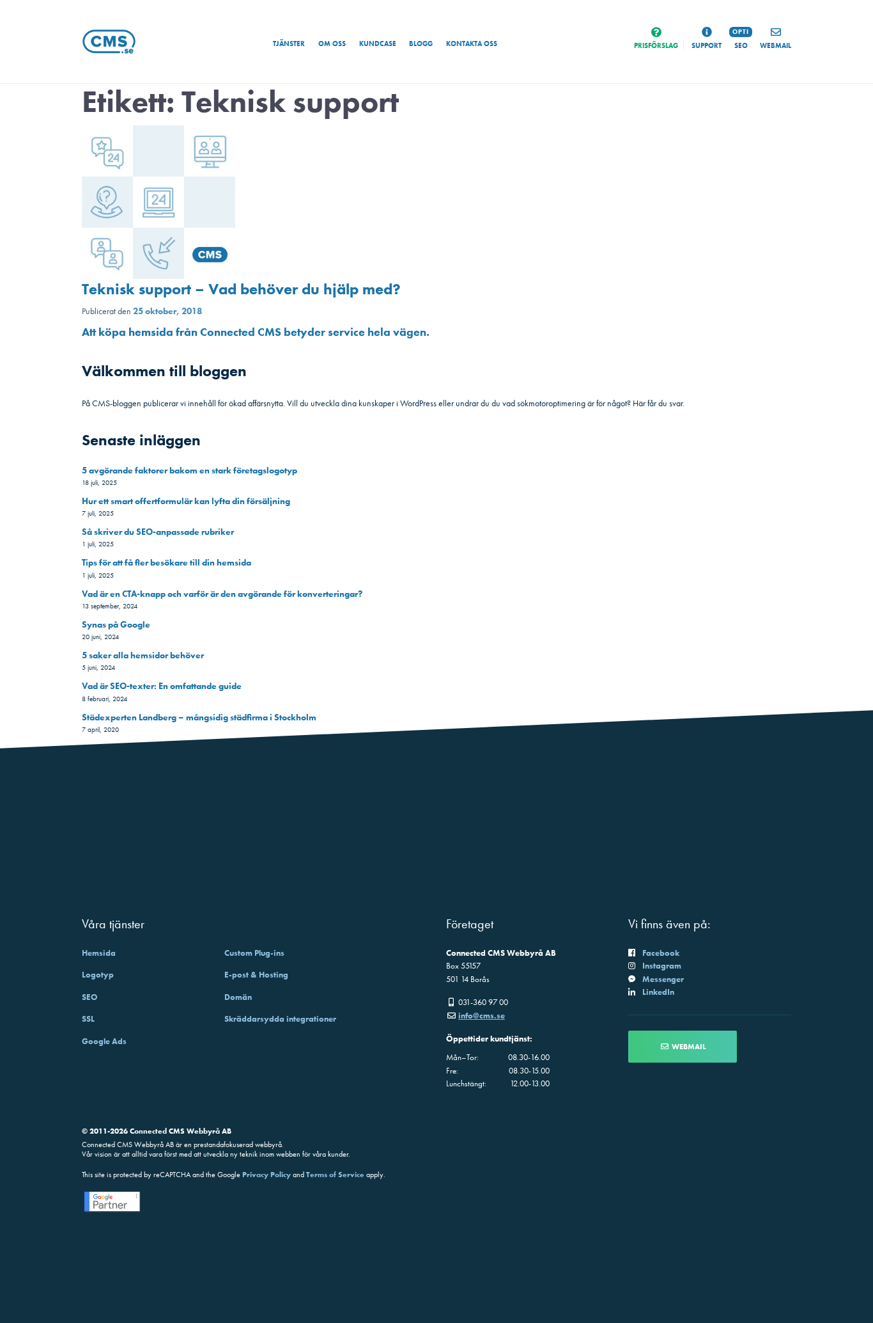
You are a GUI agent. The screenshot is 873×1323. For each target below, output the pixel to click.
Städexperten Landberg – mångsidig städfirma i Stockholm (199, 717)
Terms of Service (335, 1174)
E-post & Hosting (256, 974)
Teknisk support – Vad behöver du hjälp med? (241, 289)
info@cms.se (481, 1015)
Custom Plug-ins (254, 952)
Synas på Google (116, 624)
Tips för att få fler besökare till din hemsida (166, 562)
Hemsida (99, 952)
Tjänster (289, 43)
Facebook (660, 952)
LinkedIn (658, 991)
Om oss (332, 43)
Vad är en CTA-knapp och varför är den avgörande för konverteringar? (222, 593)
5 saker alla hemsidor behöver (143, 655)
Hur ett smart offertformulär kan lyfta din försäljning (186, 501)
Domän (238, 997)
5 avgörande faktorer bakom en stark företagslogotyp (189, 470)
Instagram (661, 965)
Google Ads (104, 1041)
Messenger (663, 979)
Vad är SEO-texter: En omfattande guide (162, 686)
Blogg (421, 43)
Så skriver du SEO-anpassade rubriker (158, 531)
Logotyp (98, 974)
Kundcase (377, 43)
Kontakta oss (471, 43)
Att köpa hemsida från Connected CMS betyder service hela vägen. (255, 331)
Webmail (688, 1047)
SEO (90, 997)
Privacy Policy (266, 1174)
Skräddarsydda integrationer (280, 1018)
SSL (88, 1018)
